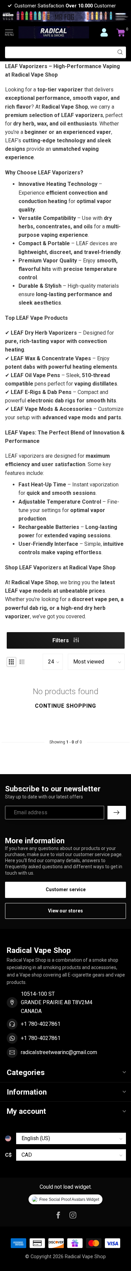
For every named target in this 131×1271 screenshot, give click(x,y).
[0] (121, 32)
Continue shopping (65, 706)
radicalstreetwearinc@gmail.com (59, 1052)
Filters (61, 640)
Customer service (66, 889)
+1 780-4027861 (40, 1024)
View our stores (65, 910)
